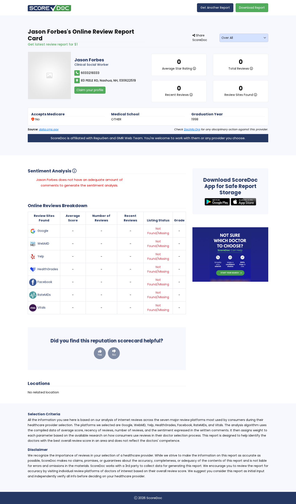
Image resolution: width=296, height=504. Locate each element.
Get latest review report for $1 (53, 44)
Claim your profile (89, 90)
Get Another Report (215, 7)
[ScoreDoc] (49, 7)
